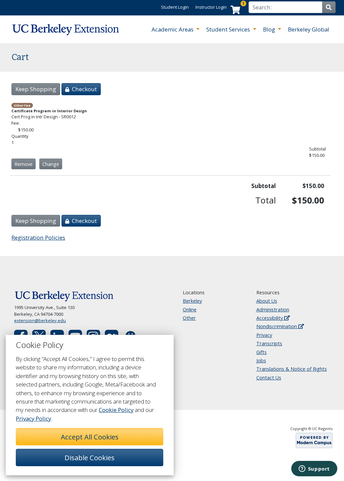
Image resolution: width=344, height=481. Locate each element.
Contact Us (268, 377)
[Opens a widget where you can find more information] (314, 469)
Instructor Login (211, 7)
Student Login (175, 7)
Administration (272, 309)
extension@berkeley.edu (40, 320)
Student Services (228, 29)
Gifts (261, 352)
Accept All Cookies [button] (90, 436)
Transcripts (269, 343)
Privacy (264, 335)
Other (189, 318)
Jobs (261, 360)
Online (190, 309)
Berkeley (192, 301)
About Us (266, 301)
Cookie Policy (116, 410)
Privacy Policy (33, 418)
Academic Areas (173, 29)
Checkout (84, 89)
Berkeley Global (308, 29)
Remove (23, 164)
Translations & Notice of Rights (291, 369)
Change (50, 164)
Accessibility (270, 318)
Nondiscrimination (277, 326)
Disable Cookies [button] (89, 457)
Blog (269, 29)
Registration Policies (38, 237)
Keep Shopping (35, 89)
